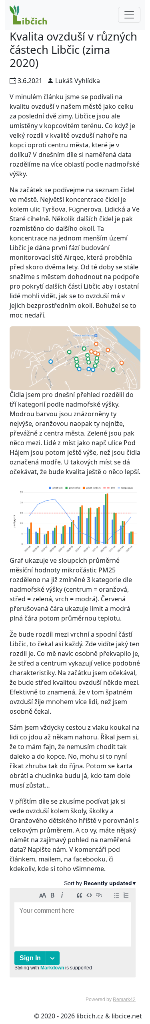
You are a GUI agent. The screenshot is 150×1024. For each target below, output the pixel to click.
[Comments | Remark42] (72, 941)
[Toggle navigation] (129, 15)
